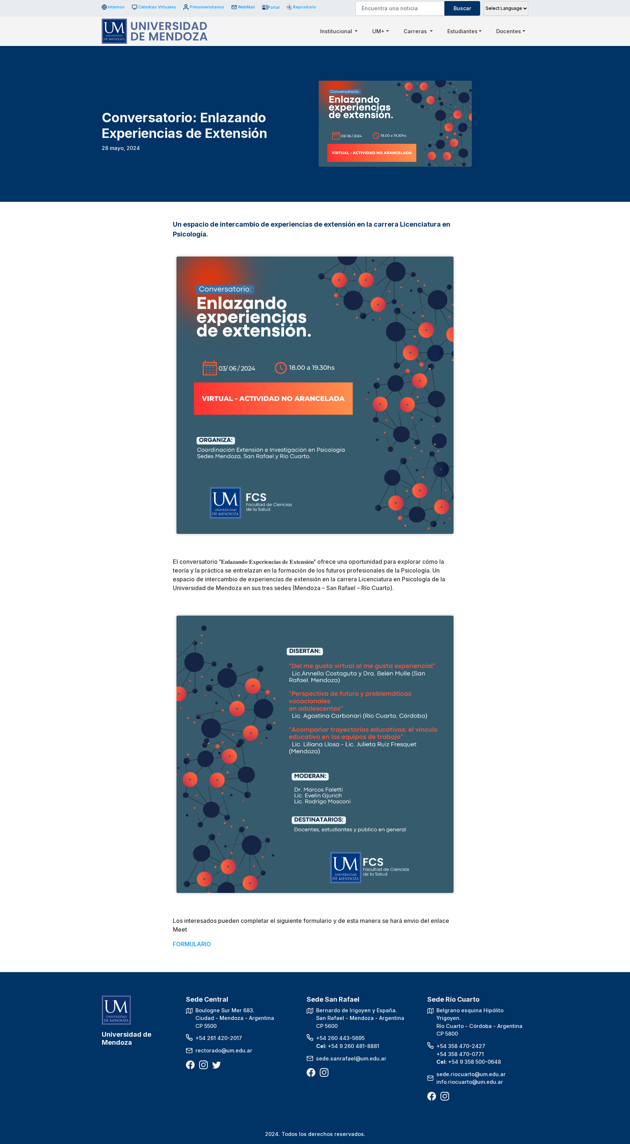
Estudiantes (462, 31)
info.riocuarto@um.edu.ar (469, 1082)
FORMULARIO (192, 944)
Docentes (508, 31)
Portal (274, 7)
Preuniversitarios (207, 6)
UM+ (378, 31)
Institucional (337, 31)
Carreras (416, 31)
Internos (116, 6)
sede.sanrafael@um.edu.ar (351, 1058)
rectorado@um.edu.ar (223, 1050)
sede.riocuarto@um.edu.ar (471, 1074)
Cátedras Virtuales (157, 6)
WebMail (246, 6)
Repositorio (302, 6)
